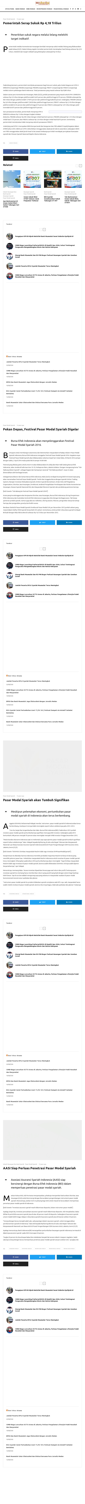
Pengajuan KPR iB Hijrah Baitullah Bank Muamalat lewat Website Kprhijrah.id (44, 236)
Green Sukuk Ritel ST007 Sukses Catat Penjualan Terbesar (31, 199)
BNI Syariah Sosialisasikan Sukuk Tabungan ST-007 (52, 199)
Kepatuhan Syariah (41, 1248)
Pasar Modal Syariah (61, 9)
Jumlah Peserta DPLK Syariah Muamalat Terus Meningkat (37, 266)
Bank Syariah (20, 9)
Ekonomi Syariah (14, 1248)
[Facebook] (70, 9)
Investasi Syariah (14, 893)
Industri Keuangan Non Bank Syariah (9, 193)
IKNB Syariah (30, 9)
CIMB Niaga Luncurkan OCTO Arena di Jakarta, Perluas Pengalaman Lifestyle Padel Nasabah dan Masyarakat (47, 276)
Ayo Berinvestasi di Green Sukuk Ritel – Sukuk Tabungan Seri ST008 (11, 204)
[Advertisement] (42, 69)
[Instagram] (75, 9)
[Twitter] (73, 9)
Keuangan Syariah (8, 196)
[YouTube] (78, 9)
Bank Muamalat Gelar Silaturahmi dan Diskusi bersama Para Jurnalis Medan (35, 402)
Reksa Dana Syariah (69, 1248)
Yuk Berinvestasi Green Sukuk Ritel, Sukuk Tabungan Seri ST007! (73, 199)
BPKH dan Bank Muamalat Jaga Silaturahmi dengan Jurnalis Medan (31, 382)
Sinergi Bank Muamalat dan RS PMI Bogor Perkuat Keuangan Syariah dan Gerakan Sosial (46, 256)
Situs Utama (9, 9)
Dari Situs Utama (15, 356)
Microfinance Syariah (44, 9)
